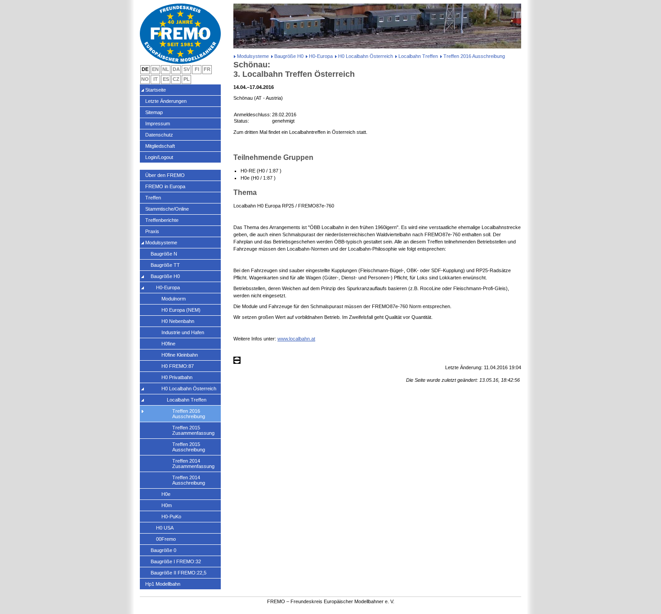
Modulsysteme (253, 56)
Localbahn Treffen (418, 56)
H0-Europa (321, 56)
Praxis (152, 231)
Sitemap (154, 112)
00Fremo (166, 539)
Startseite (155, 90)
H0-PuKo (171, 516)
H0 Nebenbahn (177, 321)
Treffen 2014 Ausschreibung (188, 480)
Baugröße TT (165, 265)
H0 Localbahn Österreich (365, 56)
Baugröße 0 (163, 550)
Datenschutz (159, 134)
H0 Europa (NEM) (181, 310)
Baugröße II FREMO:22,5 (178, 572)
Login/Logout (159, 157)
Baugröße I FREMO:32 (176, 561)
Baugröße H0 (289, 56)
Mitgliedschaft (160, 146)
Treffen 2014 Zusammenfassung (193, 463)
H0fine (168, 343)
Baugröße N (164, 253)
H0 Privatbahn (176, 377)
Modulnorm (173, 298)
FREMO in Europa (165, 186)
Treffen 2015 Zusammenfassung (193, 430)
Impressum (157, 123)
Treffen (153, 197)
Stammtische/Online (167, 209)
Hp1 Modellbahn (162, 584)
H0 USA (165, 527)
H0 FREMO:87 (177, 366)
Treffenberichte (162, 220)
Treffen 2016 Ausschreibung (188, 413)
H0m (166, 505)
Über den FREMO (165, 175)
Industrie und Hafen (182, 332)
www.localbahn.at (296, 338)
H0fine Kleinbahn (179, 355)
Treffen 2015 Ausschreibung (188, 447)
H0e (165, 494)
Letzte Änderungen (166, 101)
